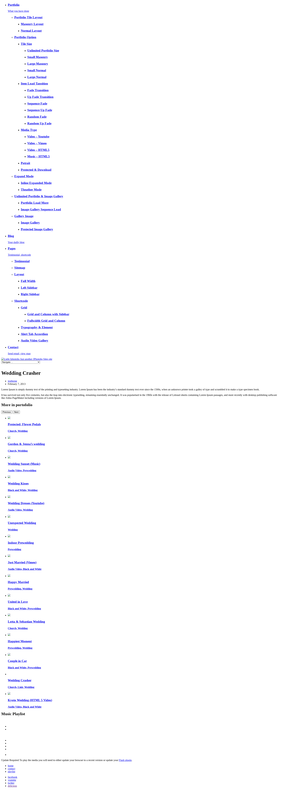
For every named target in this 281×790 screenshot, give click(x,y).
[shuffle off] (144, 743)
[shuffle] (144, 740)
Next (16, 412)
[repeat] (144, 746)
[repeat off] (144, 749)
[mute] (140, 734)
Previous (7, 412)
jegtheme (12, 381)
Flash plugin (125, 760)
